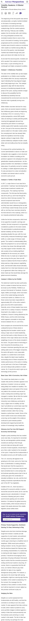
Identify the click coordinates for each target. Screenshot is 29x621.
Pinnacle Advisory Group (15, 9)
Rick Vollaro (5, 9)
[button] (2, 13)
